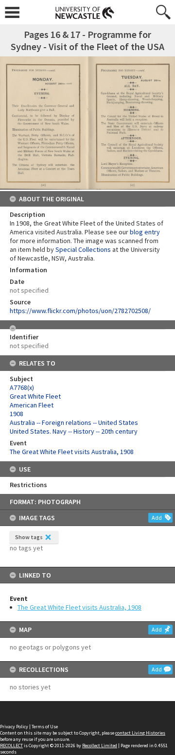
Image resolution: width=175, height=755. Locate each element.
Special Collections (83, 249)
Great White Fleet (35, 396)
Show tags (29, 537)
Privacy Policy (14, 726)
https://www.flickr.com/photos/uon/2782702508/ (80, 310)
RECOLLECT (11, 745)
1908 (16, 413)
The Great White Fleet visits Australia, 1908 (79, 607)
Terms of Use (45, 726)
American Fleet (31, 405)
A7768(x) (22, 387)
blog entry (145, 232)
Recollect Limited (99, 745)
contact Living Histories (140, 733)
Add (157, 517)
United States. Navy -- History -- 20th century (74, 431)
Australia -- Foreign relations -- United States (74, 422)
